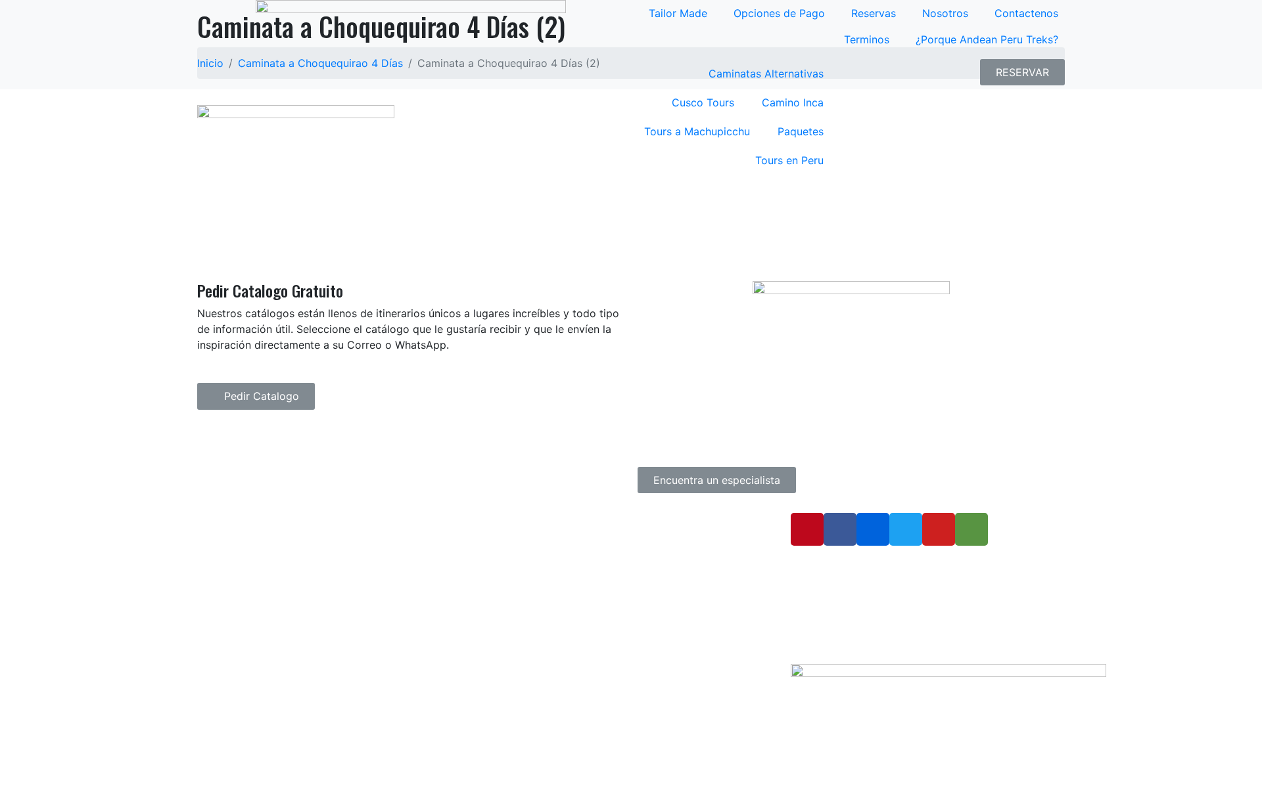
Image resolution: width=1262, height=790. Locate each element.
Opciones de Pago (779, 13)
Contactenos (1026, 13)
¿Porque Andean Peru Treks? (987, 39)
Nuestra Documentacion (549, 616)
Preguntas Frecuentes (545, 538)
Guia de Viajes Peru (539, 519)
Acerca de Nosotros (540, 558)
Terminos (866, 39)
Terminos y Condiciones (548, 577)
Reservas (873, 13)
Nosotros (945, 13)
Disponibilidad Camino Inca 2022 (568, 597)
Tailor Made (678, 13)
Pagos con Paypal (536, 655)
